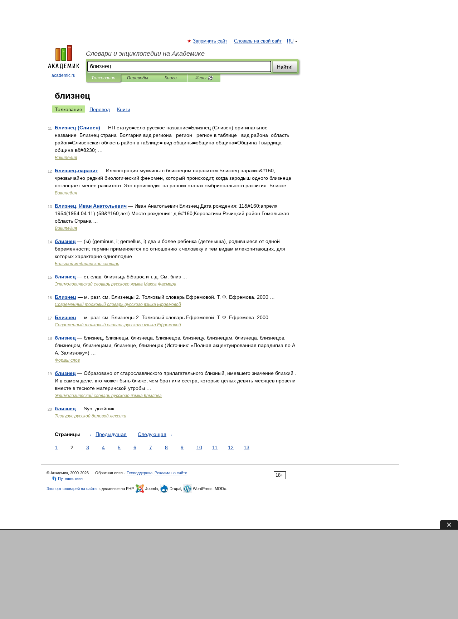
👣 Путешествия (67, 478)
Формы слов (67, 360)
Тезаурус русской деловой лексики (90, 416)
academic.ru (63, 75)
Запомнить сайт (210, 41)
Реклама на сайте (171, 473)
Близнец (65, 297)
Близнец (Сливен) (77, 127)
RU (290, 41)
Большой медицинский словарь (87, 263)
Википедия (66, 157)
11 (215, 447)
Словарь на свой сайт (258, 41)
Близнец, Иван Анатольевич (91, 206)
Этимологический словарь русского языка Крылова (108, 395)
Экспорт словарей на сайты (72, 488)
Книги (171, 77)
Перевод (99, 109)
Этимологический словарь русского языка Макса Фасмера (115, 284)
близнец (65, 241)
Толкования (103, 77)
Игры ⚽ (204, 77)
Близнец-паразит (76, 170)
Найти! (285, 67)
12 (231, 447)
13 (246, 447)
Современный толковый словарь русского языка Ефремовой (118, 304)
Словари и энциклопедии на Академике (145, 53)
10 (199, 447)
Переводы (137, 77)
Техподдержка (139, 473)
